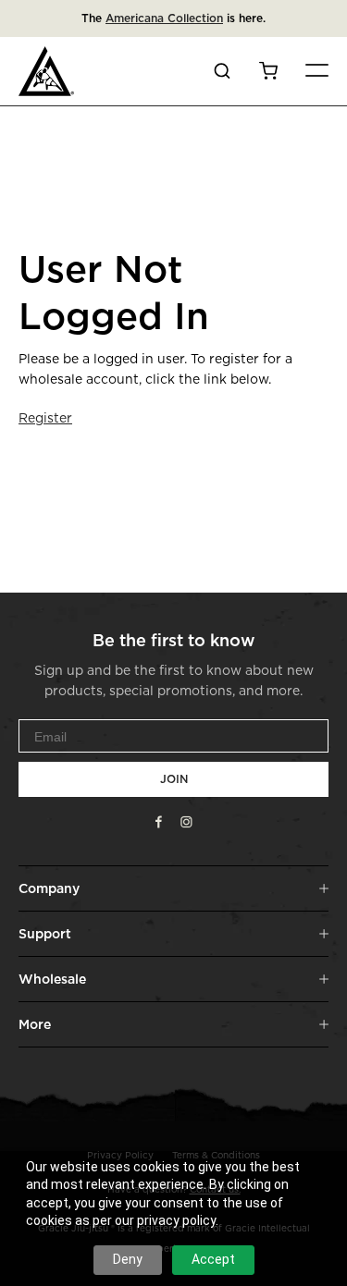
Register (45, 417)
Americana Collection (164, 18)
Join (174, 779)
